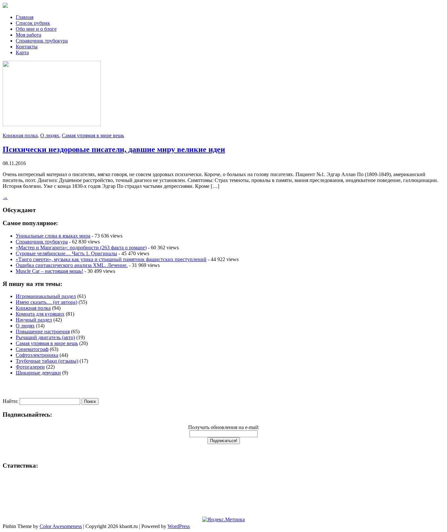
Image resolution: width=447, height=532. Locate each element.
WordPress (179, 526)
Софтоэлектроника (37, 355)
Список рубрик (33, 23)
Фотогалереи (30, 367)
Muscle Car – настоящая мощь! (49, 271)
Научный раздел (34, 320)
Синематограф (32, 349)
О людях (49, 135)
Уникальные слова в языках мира (53, 236)
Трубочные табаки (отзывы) (47, 361)
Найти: (10, 401)
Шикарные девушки (38, 372)
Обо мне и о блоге (36, 29)
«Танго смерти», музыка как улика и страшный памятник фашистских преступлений (111, 259)
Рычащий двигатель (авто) (45, 337)
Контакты (27, 46)
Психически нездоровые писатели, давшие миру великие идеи (114, 149)
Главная (24, 17)
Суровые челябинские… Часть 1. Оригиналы (66, 253)
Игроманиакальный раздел (46, 296)
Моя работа (28, 35)
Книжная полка (20, 135)
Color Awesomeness (61, 526)
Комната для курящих (40, 314)
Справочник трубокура (42, 40)
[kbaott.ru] (223, 6)
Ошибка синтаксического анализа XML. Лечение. (72, 265)
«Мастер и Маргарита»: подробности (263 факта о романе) (81, 247)
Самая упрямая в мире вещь (93, 135)
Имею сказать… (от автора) (46, 302)
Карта (22, 52)
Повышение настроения (43, 331)
